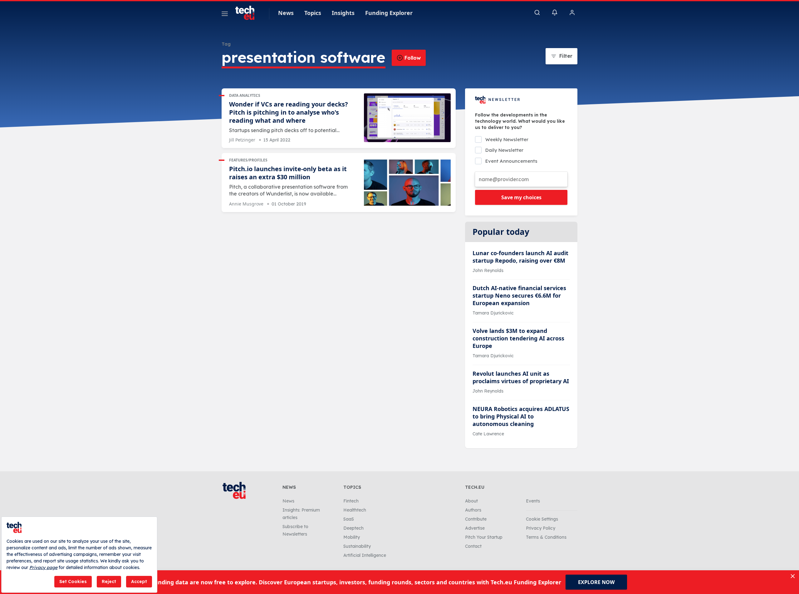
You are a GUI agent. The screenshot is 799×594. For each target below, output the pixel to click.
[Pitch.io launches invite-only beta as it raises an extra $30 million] (407, 182)
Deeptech (353, 528)
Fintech (351, 501)
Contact (473, 546)
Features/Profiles (248, 160)
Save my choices (521, 197)
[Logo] (247, 13)
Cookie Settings (542, 519)
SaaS (348, 519)
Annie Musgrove (246, 204)
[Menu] (225, 15)
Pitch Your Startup (483, 537)
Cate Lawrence (488, 434)
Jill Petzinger (242, 140)
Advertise (475, 528)
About (471, 501)
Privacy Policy (540, 528)
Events (533, 501)
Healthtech (354, 510)
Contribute (476, 519)
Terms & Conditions (546, 537)
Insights (343, 13)
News (286, 13)
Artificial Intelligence (364, 555)
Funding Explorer (389, 13)
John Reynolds (488, 270)
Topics (312, 13)
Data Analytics (244, 95)
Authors (473, 510)
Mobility (351, 537)
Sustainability (357, 546)
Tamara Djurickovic (493, 313)
